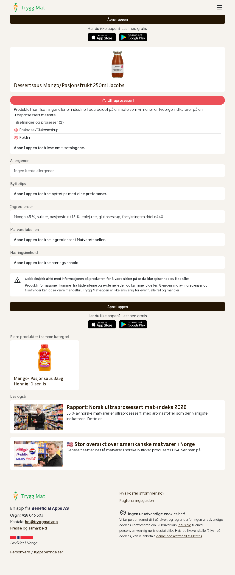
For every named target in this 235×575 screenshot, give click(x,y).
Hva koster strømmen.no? (141, 493)
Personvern (20, 552)
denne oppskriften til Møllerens (179, 536)
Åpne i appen (117, 19)
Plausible (184, 525)
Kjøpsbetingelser (48, 552)
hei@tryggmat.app (41, 521)
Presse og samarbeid (28, 528)
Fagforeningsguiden (136, 500)
